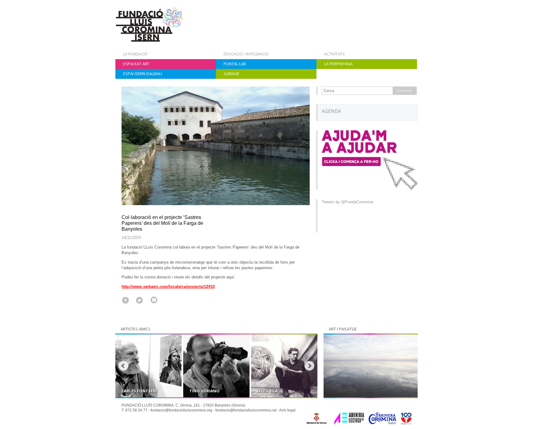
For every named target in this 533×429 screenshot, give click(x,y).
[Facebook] (126, 300)
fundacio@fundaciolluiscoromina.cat (245, 410)
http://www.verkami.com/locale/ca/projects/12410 (168, 286)
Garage (231, 73)
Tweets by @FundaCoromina (347, 202)
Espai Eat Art (136, 64)
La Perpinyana (338, 64)
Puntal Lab (235, 64)
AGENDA (331, 111)
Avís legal (287, 410)
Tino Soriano (204, 391)
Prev (123, 366)
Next (309, 366)
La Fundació (135, 54)
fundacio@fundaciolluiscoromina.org (181, 410)
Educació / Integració (246, 54)
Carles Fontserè (140, 391)
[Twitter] (140, 300)
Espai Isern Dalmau (142, 73)
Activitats (334, 54)
